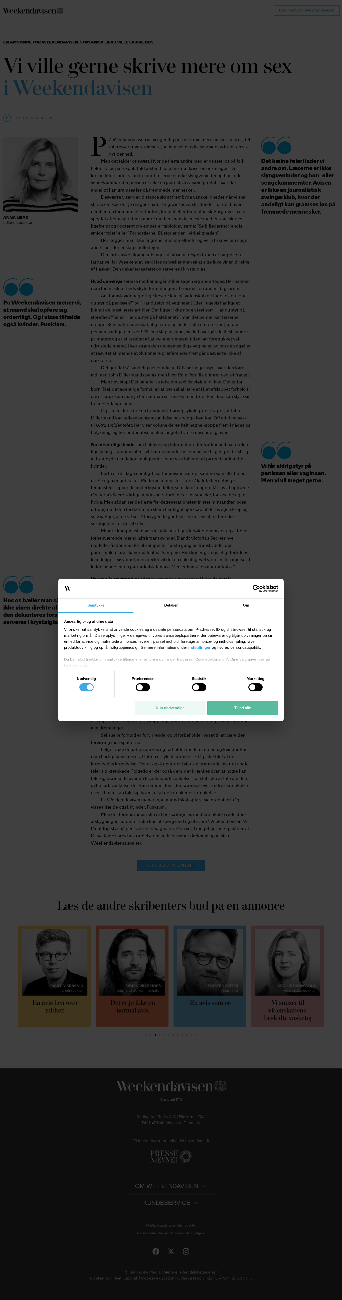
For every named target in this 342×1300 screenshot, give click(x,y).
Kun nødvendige (170, 708)
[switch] (143, 687)
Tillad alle (242, 708)
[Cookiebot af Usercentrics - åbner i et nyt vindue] (256, 589)
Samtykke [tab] (96, 605)
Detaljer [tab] (171, 605)
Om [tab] (246, 605)
